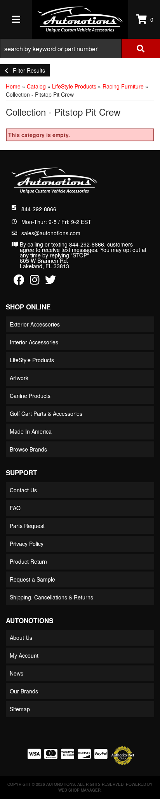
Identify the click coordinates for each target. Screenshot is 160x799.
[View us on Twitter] (50, 281)
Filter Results (26, 70)
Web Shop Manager (79, 790)
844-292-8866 (38, 209)
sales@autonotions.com (50, 233)
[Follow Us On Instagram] (35, 281)
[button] (80, 48)
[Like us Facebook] (19, 281)
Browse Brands (28, 449)
